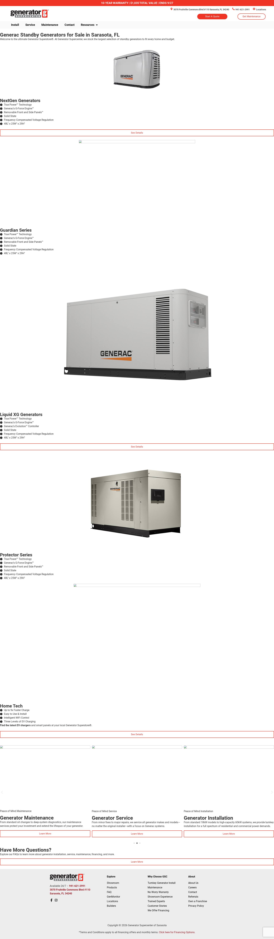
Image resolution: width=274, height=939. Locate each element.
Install (15, 24)
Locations (261, 9)
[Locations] (254, 9)
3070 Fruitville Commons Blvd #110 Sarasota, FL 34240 (201, 9)
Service (30, 24)
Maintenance (49, 24)
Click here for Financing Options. (177, 932)
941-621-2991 (242, 9)
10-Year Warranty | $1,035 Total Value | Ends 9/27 (137, 3)
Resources (87, 24)
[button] (2, 792)
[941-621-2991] (233, 9)
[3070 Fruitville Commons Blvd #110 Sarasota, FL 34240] (171, 9)
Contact (70, 24)
